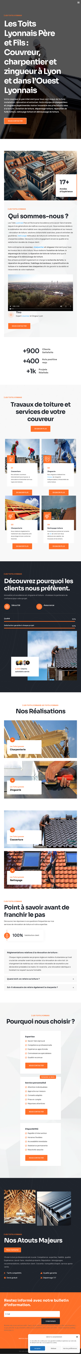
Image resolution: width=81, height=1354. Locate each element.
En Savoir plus (22, 492)
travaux (49, 477)
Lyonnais (19, 223)
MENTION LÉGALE (23, 1338)
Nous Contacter (12, 1250)
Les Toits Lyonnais (17, 746)
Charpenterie (18, 749)
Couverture (16, 839)
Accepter (37, 1348)
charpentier (38, 247)
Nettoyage (16, 880)
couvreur (25, 316)
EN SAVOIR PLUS (40, 429)
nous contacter (19, 326)
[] (12, 742)
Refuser (53, 1348)
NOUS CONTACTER (15, 121)
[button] (77, 1337)
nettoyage (22, 235)
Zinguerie (15, 790)
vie (50, 534)
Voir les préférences (70, 1348)
